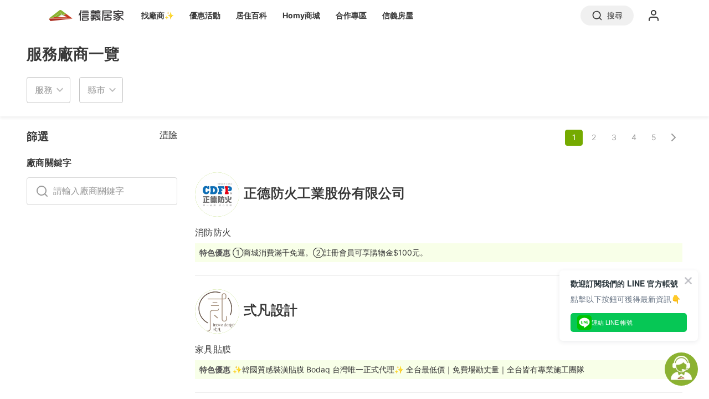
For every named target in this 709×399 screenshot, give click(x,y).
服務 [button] (44, 89)
